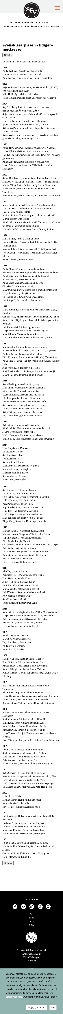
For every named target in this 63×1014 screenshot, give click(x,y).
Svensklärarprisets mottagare (40, 26)
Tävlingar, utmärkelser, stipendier (30, 22)
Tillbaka (8, 55)
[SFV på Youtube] (23, 906)
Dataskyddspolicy (31, 915)
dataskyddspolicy (14, 996)
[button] (57, 6)
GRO (31, 968)
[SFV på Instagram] (40, 906)
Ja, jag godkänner (36, 1007)
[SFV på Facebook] (15, 906)
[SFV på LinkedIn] (48, 906)
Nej (53, 1007)
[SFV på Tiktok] (31, 906)
